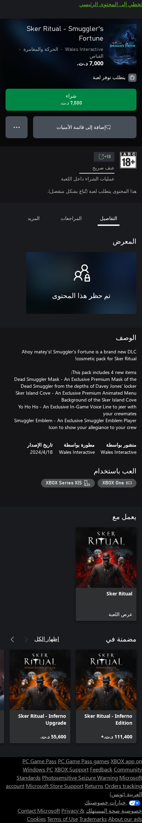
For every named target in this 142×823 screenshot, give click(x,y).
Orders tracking (123, 785)
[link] (106, 574)
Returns (94, 785)
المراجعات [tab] (71, 218)
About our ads (125, 818)
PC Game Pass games (83, 761)
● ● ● (16, 127)
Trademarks (93, 818)
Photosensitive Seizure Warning (80, 777)
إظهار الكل (46, 638)
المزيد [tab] (34, 218)
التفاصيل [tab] (108, 218)
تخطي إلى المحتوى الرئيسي (110, 4)
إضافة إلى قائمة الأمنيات (81, 127)
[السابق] (26, 639)
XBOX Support (71, 769)
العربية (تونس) (126, 794)
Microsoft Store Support (54, 785)
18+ (107, 156)
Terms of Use (62, 818)
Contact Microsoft (39, 810)
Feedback (101, 769)
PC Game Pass (39, 761)
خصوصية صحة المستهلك (114, 810)
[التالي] (12, 639)
